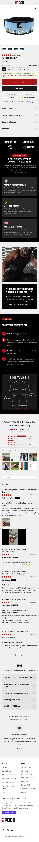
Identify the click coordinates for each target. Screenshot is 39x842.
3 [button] (21, 655)
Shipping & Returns (28, 781)
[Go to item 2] (10, 49)
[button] (7, 55)
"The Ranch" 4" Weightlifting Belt (18, 632)
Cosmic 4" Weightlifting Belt (16, 599)
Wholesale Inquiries (9, 775)
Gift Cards (25, 771)
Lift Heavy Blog (7, 782)
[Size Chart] (32, 65)
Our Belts (5, 767)
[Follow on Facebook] (3, 830)
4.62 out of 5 (24, 429)
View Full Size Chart (7, 370)
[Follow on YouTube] (12, 830)
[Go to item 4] (21, 49)
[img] (6, 495)
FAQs (3, 792)
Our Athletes (6, 771)
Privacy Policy (26, 785)
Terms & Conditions (28, 789)
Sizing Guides (26, 767)
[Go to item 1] (4, 49)
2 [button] (18, 655)
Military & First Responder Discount (28, 776)
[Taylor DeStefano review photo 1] (6, 522)
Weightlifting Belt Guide (8, 787)
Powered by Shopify (18, 836)
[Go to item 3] (16, 49)
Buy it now (19, 88)
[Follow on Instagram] (7, 830)
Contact (24, 792)
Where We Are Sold (9, 778)
